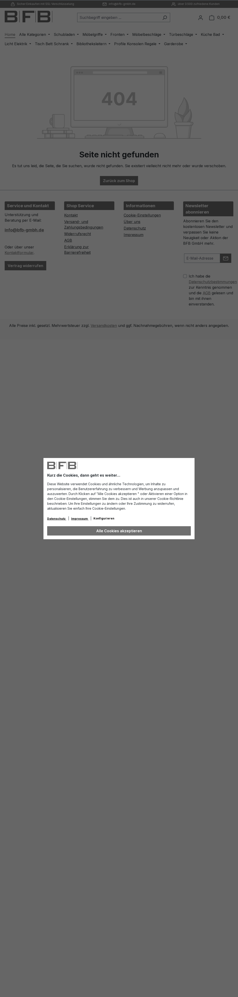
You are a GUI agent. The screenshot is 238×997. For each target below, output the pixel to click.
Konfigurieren (103, 518)
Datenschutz (56, 518)
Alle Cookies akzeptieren (119, 531)
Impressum (80, 518)
